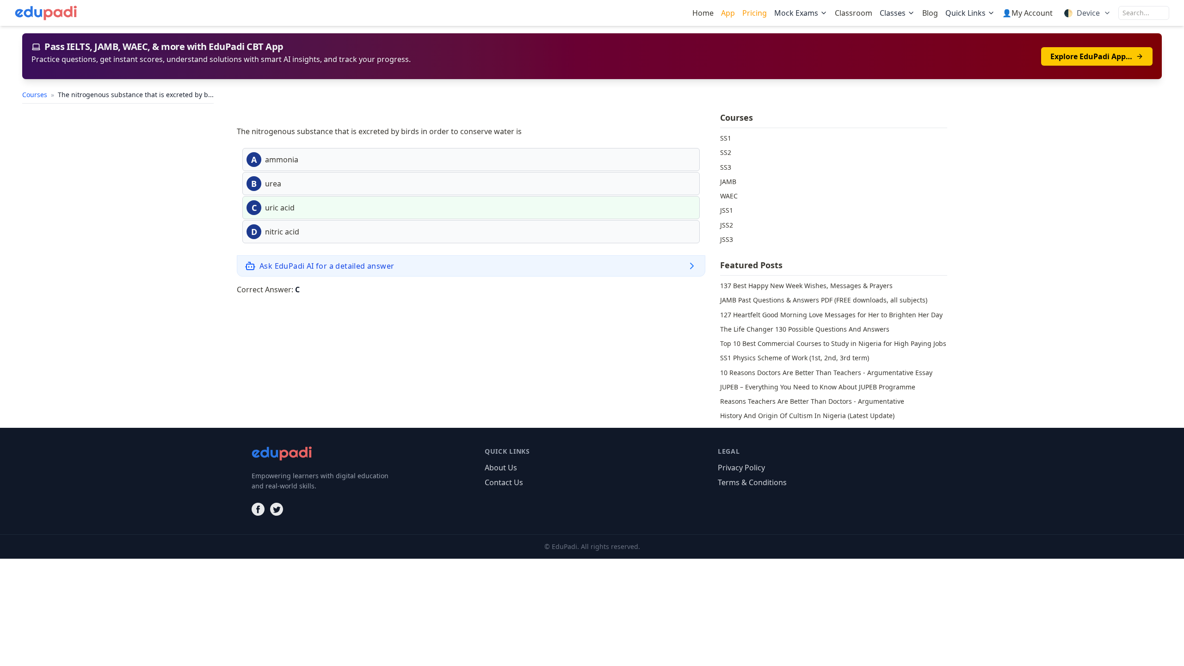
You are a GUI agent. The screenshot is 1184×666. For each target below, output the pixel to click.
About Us (501, 467)
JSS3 (726, 239)
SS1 (725, 138)
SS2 (725, 152)
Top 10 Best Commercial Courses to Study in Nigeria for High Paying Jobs (833, 343)
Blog (930, 13)
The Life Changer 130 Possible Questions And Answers (804, 329)
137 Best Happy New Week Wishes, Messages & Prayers (806, 285)
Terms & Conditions (752, 482)
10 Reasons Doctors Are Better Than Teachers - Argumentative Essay (826, 372)
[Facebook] (258, 509)
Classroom (853, 13)
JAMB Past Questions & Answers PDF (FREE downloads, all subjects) (823, 300)
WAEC (729, 195)
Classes (893, 13)
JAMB (728, 181)
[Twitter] (276, 509)
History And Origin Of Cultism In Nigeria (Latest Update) (807, 415)
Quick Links (965, 13)
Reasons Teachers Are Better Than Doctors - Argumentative (812, 401)
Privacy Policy (741, 467)
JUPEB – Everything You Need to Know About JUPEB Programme (817, 386)
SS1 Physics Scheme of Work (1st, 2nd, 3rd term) (794, 357)
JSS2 (726, 225)
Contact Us (504, 482)
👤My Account (1027, 13)
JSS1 (726, 210)
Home (703, 13)
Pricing (754, 13)
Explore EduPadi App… (1091, 56)
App (728, 13)
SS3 (725, 167)
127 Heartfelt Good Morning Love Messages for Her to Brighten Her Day (831, 314)
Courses (35, 94)
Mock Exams (796, 13)
